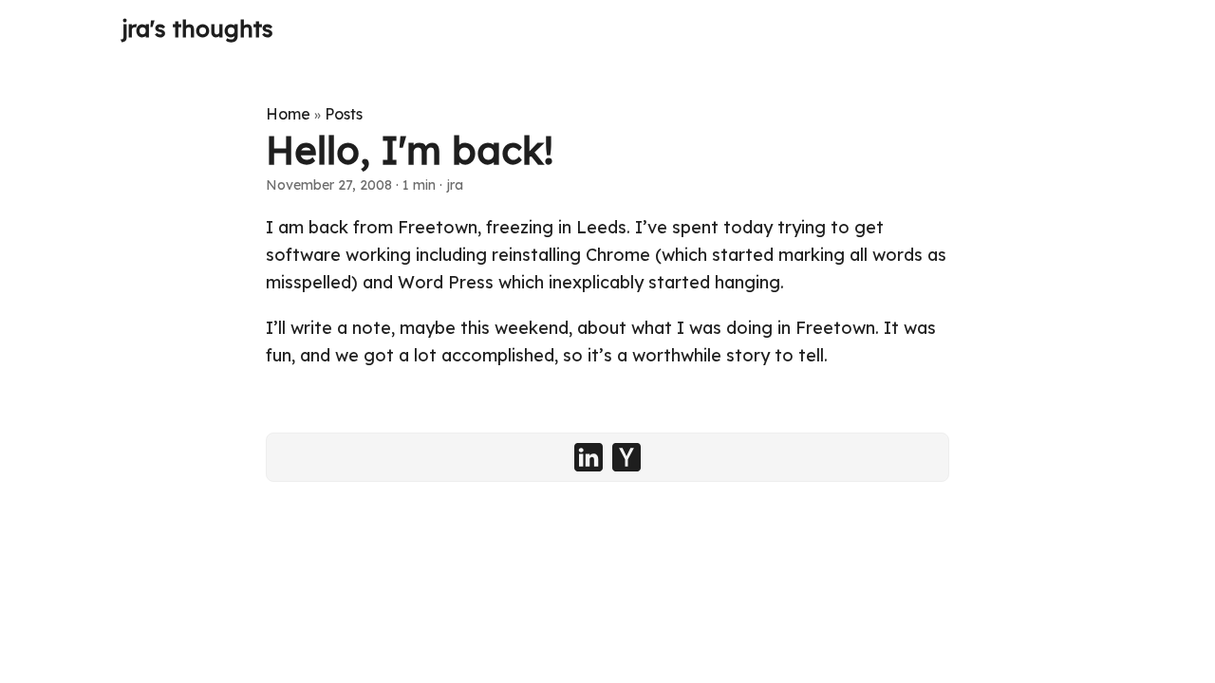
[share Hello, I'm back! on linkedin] (588, 457)
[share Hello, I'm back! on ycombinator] (626, 457)
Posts (344, 113)
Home (288, 113)
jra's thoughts (197, 28)
